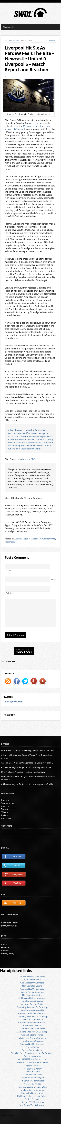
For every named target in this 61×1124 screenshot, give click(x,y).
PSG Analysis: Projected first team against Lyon (23, 771)
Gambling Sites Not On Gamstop (32, 1007)
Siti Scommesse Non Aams (32, 976)
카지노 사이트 (32, 1065)
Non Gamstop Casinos (32, 1001)
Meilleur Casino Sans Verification (32, 1062)
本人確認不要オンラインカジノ (32, 1059)
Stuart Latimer (13, 40)
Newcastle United (47, 539)
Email (53, 579)
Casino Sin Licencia (32, 1025)
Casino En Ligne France (32, 1034)
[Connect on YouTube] (42, 681)
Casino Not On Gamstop (32, 991)
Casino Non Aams (32, 1056)
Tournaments (7, 803)
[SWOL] (30, 16)
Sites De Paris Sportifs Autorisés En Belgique (32, 1053)
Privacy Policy (7, 953)
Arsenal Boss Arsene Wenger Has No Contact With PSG (27, 762)
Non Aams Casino (32, 979)
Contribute (6, 818)
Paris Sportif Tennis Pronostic (32, 1105)
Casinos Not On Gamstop (32, 982)
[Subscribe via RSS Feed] (8, 681)
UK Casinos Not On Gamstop (32, 1037)
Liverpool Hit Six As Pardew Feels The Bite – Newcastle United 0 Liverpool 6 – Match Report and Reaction (29, 59)
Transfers (5, 809)
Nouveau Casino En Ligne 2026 (32, 1086)
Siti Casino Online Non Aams (32, 998)
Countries (5, 800)
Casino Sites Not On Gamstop (32, 1013)
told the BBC (28, 459)
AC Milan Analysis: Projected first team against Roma (26, 767)
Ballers (4, 815)
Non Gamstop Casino (32, 985)
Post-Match (10, 542)
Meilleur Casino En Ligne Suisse (32, 1096)
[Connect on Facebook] (17, 681)
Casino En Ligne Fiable (32, 1019)
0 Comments (51, 40)
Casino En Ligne (32, 1071)
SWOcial (5, 812)
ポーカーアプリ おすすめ (32, 1102)
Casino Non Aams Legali (32, 1077)
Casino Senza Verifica (32, 1074)
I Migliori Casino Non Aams (32, 1028)
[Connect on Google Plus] (34, 681)
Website (9, 593)
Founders (5, 947)
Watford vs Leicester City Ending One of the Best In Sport (27, 750)
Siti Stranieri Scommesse (32, 1080)
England (26, 539)
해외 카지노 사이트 (32, 1083)
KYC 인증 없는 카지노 (32, 1068)
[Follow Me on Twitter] (25, 681)
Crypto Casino (32, 1047)
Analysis (18, 539)
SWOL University (9, 925)
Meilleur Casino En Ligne (32, 1089)
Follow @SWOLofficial (14, 701)
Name (8, 570)
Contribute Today (9, 922)
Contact (4, 950)
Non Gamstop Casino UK (32, 1010)
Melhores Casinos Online (32, 1004)
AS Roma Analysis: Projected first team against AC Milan (27, 784)
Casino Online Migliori (32, 1050)
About (4, 944)
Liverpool (35, 539)
